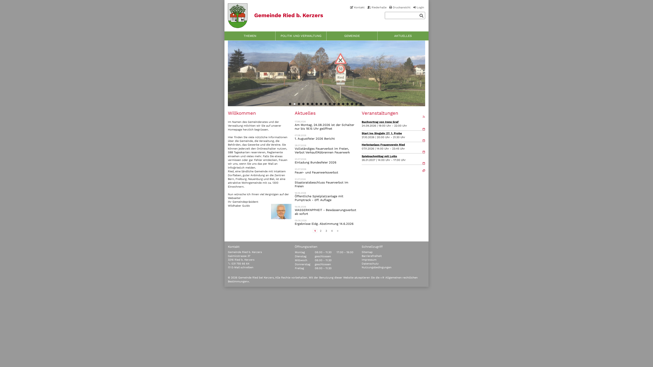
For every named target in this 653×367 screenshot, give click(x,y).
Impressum (369, 259)
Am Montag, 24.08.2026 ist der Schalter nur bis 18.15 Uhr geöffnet (324, 126)
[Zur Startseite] (237, 15)
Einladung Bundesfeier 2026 (315, 162)
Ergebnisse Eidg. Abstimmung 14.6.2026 (324, 223)
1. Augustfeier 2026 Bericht (315, 138)
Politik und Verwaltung (301, 36)
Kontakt (359, 7)
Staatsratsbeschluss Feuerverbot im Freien (321, 184)
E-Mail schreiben (242, 267)
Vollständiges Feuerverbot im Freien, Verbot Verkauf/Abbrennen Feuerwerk (322, 150)
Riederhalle (379, 7)
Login (420, 7)
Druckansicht (402, 7)
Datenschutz (370, 263)
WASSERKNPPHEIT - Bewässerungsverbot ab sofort (325, 211)
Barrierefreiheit (372, 255)
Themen (250, 36)
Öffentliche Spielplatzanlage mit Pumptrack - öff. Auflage (319, 198)
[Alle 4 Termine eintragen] (423, 170)
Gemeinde (352, 36)
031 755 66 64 (240, 263)
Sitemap (367, 252)
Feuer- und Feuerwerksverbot (316, 172)
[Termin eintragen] (423, 129)
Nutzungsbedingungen (376, 267)
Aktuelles (403, 36)
